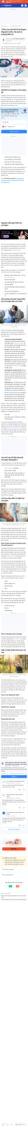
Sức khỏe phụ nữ (4, 26)
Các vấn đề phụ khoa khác (15, 26)
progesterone (11, 556)
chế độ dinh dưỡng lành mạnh (14, 428)
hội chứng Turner (9, 277)
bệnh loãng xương (16, 365)
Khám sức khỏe (9, 468)
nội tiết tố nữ (17, 639)
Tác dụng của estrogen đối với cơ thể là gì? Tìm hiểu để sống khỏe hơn (12, 180)
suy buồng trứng (16, 250)
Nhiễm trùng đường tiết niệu (13, 392)
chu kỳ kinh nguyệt (18, 343)
